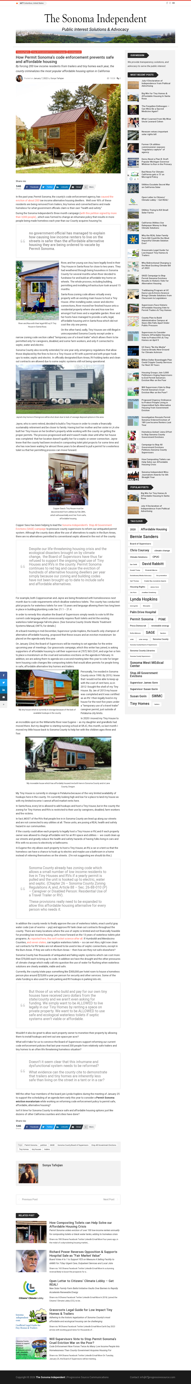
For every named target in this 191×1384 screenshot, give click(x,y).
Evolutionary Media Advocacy (140, 575)
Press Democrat (138, 625)
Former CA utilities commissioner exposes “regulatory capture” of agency (153, 148)
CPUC (156, 556)
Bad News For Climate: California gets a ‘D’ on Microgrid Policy (153, 174)
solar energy (143, 639)
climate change (162, 550)
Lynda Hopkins (143, 599)
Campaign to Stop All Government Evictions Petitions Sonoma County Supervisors (154, 448)
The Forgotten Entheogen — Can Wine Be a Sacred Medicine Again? (155, 109)
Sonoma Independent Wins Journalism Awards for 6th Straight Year (155, 475)
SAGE (52, 1145)
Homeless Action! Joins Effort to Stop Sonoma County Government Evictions (157, 434)
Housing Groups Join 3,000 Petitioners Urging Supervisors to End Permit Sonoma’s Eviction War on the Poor (157, 376)
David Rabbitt (153, 564)
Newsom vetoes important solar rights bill (155, 132)
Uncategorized (74, 52)
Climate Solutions (138, 557)
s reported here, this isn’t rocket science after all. (56, 938)
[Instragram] (170, 3)
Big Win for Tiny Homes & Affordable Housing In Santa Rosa (156, 96)
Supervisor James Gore (144, 682)
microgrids (134, 606)
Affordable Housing (154, 529)
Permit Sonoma (31, 1145)
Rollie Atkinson (135, 633)
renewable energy (160, 625)
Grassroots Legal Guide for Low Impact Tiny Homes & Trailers (155, 253)
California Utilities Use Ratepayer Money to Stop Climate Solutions (154, 225)
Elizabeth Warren (151, 570)
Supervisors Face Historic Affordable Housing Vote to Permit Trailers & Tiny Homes (156, 307)
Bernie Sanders (144, 536)
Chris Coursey (139, 550)
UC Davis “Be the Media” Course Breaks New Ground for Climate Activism (155, 350)
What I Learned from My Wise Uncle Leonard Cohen (156, 120)
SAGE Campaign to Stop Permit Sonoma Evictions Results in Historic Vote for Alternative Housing (155, 279)
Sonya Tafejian (57, 78)
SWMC (157, 696)
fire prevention (161, 575)
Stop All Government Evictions (103, 1145)
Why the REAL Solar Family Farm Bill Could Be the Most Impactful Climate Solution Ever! (155, 239)
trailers (47, 1149)
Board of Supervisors (140, 543)
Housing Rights (23, 52)
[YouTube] (173, 3)
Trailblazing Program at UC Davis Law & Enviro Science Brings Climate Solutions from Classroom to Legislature (157, 294)
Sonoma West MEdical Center (147, 664)
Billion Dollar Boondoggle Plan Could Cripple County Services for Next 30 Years (157, 362)
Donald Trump (135, 570)
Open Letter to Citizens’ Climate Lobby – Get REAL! (155, 198)
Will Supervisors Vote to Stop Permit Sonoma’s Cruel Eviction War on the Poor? (156, 390)
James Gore (154, 587)
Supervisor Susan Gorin (144, 689)
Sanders (163, 633)
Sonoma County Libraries (142, 650)
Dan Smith (133, 564)
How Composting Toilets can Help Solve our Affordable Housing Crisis (156, 462)
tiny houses (36, 1149)
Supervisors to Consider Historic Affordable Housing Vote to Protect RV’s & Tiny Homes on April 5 (156, 336)
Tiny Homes (24, 1149)
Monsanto (146, 606)
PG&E (162, 619)
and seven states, (36, 942)
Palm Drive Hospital (143, 612)
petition (43, 1145)
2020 (133, 529)
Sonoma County (160, 639)
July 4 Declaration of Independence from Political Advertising (156, 83)
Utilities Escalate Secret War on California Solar (156, 185)
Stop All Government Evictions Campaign (49, 52)
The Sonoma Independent (51, 1377)
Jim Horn (133, 592)
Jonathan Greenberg (149, 592)
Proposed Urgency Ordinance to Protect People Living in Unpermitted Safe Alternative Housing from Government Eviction (156, 405)
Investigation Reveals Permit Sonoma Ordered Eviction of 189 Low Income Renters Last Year (156, 421)
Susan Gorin (138, 696)
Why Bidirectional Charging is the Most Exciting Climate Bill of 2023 (156, 265)
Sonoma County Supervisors (140, 656)
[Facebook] (167, 3)
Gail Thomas (134, 581)
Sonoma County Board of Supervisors (73, 1145)
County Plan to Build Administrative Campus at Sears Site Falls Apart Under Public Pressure (155, 322)
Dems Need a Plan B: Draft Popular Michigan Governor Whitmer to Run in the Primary (157, 162)
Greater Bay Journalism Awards (155, 581)
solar (132, 639)
